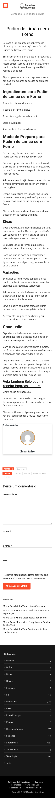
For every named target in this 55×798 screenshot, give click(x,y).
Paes (8, 708)
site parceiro (24, 391)
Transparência (14, 787)
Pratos (9, 722)
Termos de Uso (32, 784)
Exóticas (10, 688)
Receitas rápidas (14, 729)
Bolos (9, 667)
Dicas (9, 674)
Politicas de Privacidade (19, 782)
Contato (39, 782)
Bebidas (10, 660)
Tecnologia (11, 756)
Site (5, 560)
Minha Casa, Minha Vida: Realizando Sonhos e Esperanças (26, 612)
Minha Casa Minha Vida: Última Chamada (24, 606)
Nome (7, 531)
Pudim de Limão (39, 473)
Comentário (11, 494)
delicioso (27, 473)
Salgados (10, 735)
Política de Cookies (34, 787)
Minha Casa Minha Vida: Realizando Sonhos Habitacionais (25, 631)
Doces (9, 681)
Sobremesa (21, 469)
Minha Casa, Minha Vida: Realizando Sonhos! (25, 617)
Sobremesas (12, 749)
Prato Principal (13, 715)
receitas (7, 477)
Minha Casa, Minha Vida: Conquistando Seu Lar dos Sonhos (27, 623)
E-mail (7, 545)
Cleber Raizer (28, 451)
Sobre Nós (16, 784)
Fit (7, 694)
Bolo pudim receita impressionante (23, 384)
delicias (18, 473)
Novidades (11, 701)
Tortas (9, 763)
